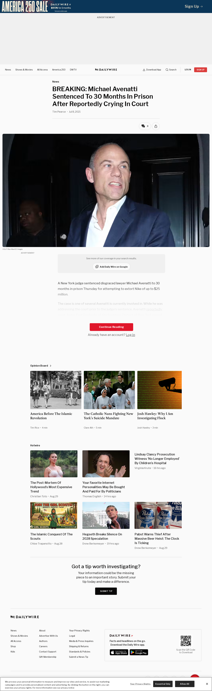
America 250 (58, 69)
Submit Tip (106, 591)
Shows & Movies (24, 69)
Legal (72, 635)
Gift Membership (47, 657)
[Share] (156, 126)
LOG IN (188, 69)
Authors (43, 641)
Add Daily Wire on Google (114, 266)
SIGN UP (201, 70)
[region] (106, 684)
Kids (13, 651)
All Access (42, 69)
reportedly (154, 309)
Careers (43, 646)
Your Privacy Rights (79, 630)
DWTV (73, 69)
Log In (130, 335)
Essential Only (162, 683)
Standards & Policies (79, 651)
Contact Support (47, 651)
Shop (13, 646)
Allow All (184, 683)
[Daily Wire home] (106, 69)
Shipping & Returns (79, 646)
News (8, 69)
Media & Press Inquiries (81, 641)
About (42, 630)
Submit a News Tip (78, 657)
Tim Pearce (59, 111)
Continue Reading (111, 326)
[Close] (207, 683)
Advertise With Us (48, 635)
